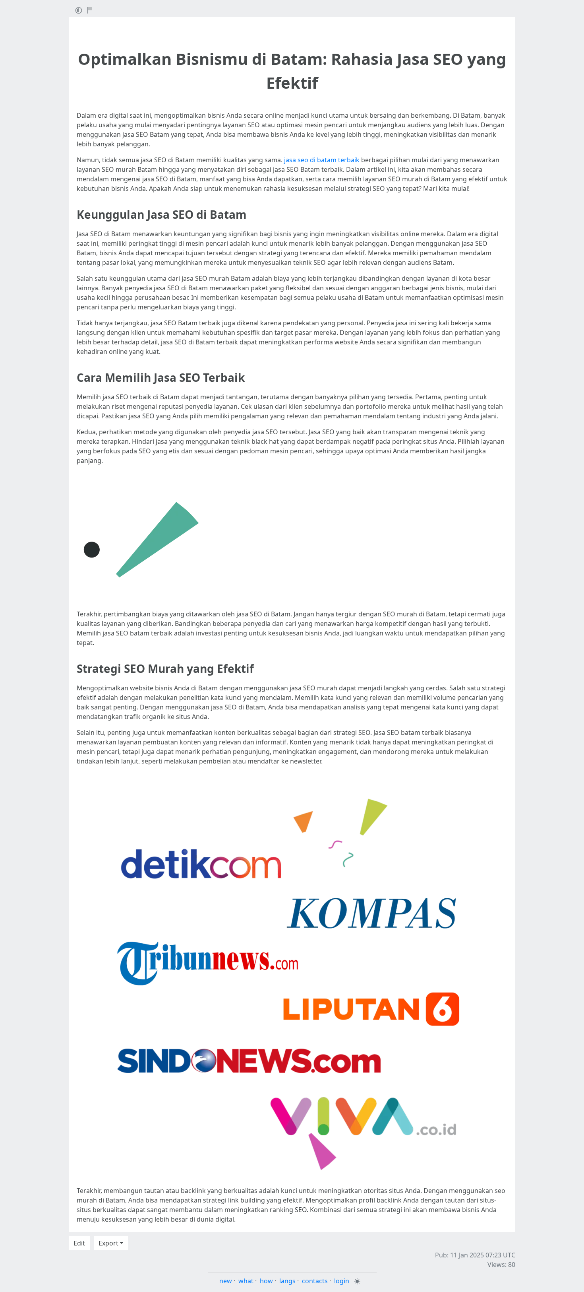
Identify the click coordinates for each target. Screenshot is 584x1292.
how (266, 1280)
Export (108, 1243)
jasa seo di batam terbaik (322, 159)
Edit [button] (79, 1243)
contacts (315, 1280)
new (225, 1280)
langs (287, 1280)
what (245, 1280)
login (341, 1280)
